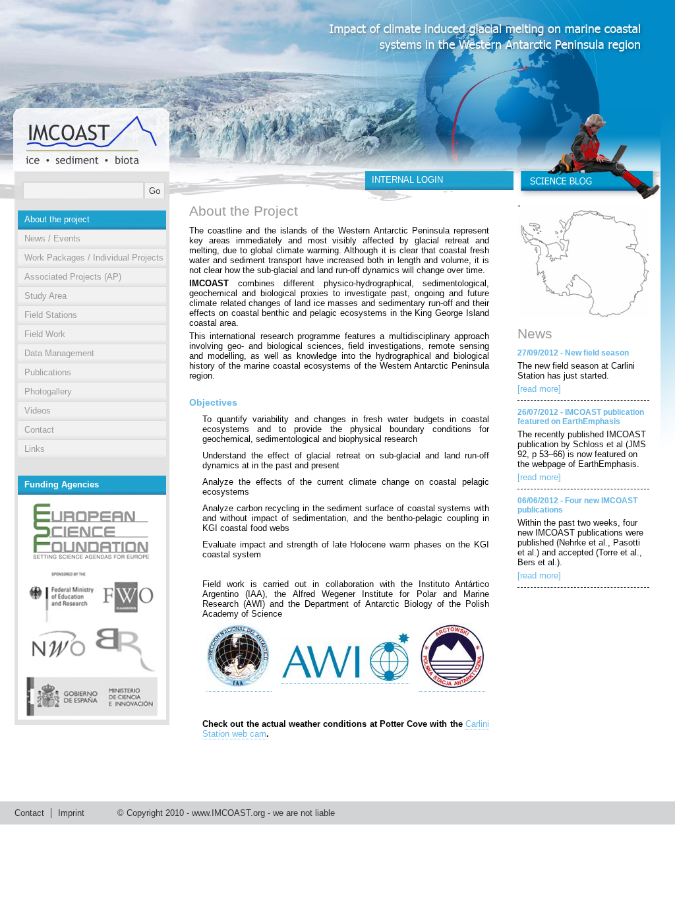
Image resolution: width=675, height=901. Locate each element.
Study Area (45, 296)
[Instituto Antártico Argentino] (239, 686)
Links (34, 449)
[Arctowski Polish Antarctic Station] (452, 686)
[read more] (539, 389)
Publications (47, 372)
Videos (37, 411)
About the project (57, 219)
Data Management (59, 353)
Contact (39, 430)
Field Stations (50, 315)
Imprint (71, 813)
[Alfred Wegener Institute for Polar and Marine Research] (345, 678)
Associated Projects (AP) (72, 277)
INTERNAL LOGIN (407, 180)
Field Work (44, 334)
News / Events (52, 238)
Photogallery (48, 391)
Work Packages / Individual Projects (93, 258)
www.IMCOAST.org (228, 813)
